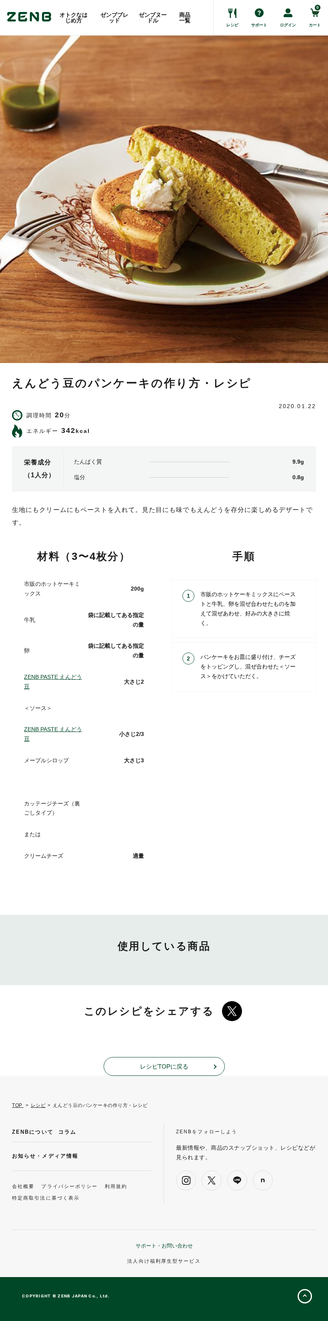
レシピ (38, 1105)
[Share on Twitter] (232, 1011)
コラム (67, 1132)
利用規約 (116, 1186)
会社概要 (23, 1186)
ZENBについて (33, 1132)
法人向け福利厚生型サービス (163, 1261)
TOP (18, 1105)
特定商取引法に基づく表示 (46, 1198)
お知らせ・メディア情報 (45, 1156)
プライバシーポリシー (69, 1186)
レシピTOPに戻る (164, 1066)
